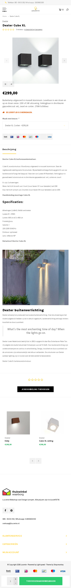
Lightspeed (41, 564)
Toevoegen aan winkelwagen (40, 581)
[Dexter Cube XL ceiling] (52, 422)
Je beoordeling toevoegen (35, 389)
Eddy (7, 441)
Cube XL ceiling (46, 441)
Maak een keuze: (10, 118)
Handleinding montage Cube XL (16, 195)
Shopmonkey (59, 564)
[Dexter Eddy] (18, 422)
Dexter (5, 21)
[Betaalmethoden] (5, 137)
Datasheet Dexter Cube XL (14, 241)
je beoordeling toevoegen (33, 29)
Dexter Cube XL (15, 16)
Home (4, 16)
